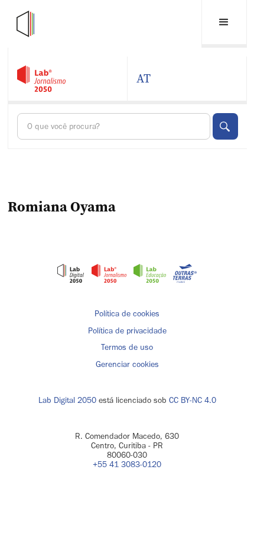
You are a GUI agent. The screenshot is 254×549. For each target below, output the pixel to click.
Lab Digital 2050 (67, 400)
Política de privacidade (127, 331)
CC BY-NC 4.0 (192, 400)
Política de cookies (127, 314)
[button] (224, 24)
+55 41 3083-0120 (127, 464)
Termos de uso (127, 347)
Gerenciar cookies (127, 364)
